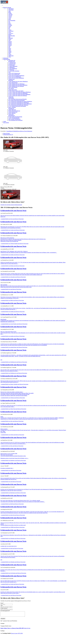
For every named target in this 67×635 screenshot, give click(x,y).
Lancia (9, 29)
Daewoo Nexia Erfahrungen (26, 131)
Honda (9, 24)
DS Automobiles (11, 20)
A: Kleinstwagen (11, 63)
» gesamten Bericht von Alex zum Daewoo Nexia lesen (12, 421)
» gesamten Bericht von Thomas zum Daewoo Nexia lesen (13, 397)
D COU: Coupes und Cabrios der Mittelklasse (17, 93)
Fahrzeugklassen (6, 59)
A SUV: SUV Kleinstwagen (14, 73)
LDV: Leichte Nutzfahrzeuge (14, 119)
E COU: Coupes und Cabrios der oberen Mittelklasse (19, 94)
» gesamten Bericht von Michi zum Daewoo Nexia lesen (12, 300)
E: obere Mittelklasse (12, 68)
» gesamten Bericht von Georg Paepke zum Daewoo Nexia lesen (14, 323)
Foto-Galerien (6, 122)
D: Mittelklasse (11, 67)
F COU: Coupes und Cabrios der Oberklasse (17, 95)
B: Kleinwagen (11, 65)
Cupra (9, 18)
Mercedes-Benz (11, 35)
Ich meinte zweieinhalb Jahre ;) (7, 468)
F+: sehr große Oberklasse (13, 70)
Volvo (9, 56)
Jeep (9, 27)
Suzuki (9, 52)
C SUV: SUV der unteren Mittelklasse (16, 75)
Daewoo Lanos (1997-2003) (17, 633)
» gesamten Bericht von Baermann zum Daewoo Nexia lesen (13, 492)
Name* (2, 603)
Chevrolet (10, 14)
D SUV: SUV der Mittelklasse (14, 76)
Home (7, 131)
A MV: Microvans (12, 109)
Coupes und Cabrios (12, 89)
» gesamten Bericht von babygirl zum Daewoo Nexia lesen (13, 515)
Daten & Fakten (6, 133)
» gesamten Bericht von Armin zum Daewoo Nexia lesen (12, 584)
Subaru (9, 51)
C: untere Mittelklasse (12, 66)
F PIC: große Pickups (12, 87)
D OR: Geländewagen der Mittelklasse (16, 83)
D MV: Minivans (11, 113)
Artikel (4, 121)
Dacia (9, 19)
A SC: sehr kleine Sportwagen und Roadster (17, 99)
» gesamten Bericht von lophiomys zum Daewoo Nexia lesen (13, 460)
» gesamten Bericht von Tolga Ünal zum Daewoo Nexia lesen (13, 408)
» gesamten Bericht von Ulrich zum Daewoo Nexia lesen (12, 434)
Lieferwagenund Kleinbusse (11, 115)
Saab (9, 46)
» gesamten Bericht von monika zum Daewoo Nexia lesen (13, 254)
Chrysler (10, 15)
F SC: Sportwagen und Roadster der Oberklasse (18, 105)
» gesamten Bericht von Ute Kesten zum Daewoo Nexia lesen (13, 573)
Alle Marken (11, 8)
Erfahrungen (5, 58)
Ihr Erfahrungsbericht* (5, 610)
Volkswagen (10, 55)
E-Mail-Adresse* (4, 608)
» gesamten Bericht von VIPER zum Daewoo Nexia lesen (13, 527)
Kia (9, 28)
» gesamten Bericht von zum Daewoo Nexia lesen (11, 289)
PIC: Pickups (11, 88)
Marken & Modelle (7, 7)
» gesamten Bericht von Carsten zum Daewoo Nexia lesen (13, 230)
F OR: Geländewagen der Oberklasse (16, 86)
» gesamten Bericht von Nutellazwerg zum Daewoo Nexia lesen (14, 362)
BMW (9, 12)
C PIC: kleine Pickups (13, 82)
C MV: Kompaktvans (12, 112)
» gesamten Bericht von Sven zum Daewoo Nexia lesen (12, 218)
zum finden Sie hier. (15, 628)
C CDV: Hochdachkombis (13, 117)
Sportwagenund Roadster (11, 97)
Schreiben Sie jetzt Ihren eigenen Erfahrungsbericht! (11, 204)
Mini (9, 36)
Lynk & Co (10, 33)
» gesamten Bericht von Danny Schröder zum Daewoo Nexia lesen (14, 384)
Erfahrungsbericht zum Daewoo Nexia (13, 210)
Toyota (9, 54)
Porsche (10, 43)
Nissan (9, 39)
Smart (9, 49)
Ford (9, 22)
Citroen (9, 16)
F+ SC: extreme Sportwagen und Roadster (17, 106)
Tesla (9, 53)
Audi (9, 11)
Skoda (9, 48)
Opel (9, 40)
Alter (2, 605)
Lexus (9, 32)
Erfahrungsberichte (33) (8, 134)
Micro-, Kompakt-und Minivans (12, 108)
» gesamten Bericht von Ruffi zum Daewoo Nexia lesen (12, 503)
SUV (9, 72)
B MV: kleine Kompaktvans (14, 110)
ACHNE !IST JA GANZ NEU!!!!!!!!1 (9, 546)
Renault (10, 45)
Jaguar (9, 26)
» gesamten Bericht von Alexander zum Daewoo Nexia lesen (13, 276)
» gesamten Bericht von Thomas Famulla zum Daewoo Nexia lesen (14, 243)
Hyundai (10, 25)
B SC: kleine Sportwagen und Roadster (16, 100)
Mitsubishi (10, 38)
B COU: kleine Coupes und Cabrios (15, 90)
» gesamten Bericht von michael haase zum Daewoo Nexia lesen (14, 347)
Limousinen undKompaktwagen (11, 61)
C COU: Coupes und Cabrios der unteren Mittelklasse (19, 92)
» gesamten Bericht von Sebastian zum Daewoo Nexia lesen (13, 538)
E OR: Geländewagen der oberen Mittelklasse (17, 85)
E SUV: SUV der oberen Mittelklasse (16, 78)
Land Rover (10, 31)
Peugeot (10, 41)
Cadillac (10, 13)
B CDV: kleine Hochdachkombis (15, 116)
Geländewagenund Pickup (11, 80)
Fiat (9, 21)
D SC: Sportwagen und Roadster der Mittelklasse (18, 102)
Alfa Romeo (10, 9)
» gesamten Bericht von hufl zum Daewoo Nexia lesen (12, 548)
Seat (9, 47)
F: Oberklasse (11, 69)
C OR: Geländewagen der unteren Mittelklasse (18, 81)
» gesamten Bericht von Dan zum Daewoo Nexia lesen (12, 445)
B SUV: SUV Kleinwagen (13, 74)
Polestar (10, 42)
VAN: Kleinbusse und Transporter (15, 120)
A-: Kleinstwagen (12, 62)
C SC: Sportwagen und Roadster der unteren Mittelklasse (20, 101)
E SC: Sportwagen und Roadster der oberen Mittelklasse (20, 103)
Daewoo (18, 131)
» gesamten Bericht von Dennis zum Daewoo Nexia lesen (12, 265)
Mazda (9, 34)
